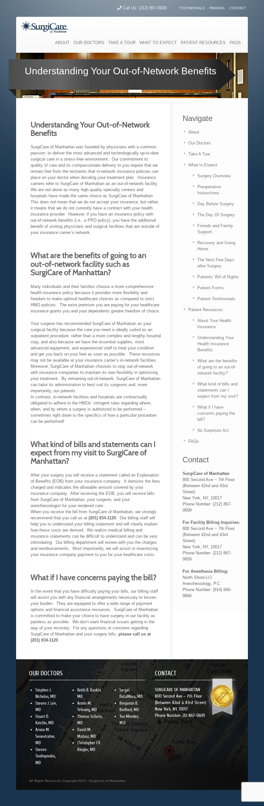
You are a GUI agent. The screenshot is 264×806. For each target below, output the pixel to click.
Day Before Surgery (215, 203)
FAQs (193, 441)
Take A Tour (199, 154)
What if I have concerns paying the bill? (216, 413)
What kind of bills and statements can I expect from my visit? (217, 390)
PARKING (217, 8)
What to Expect (202, 164)
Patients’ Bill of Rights (218, 276)
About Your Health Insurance (214, 323)
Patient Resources (205, 309)
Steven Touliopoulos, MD (45, 756)
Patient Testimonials (216, 298)
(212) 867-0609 (152, 7)
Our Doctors (199, 143)
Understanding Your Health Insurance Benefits (215, 343)
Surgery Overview (214, 175)
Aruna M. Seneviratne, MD (45, 736)
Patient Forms (210, 287)
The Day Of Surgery (216, 214)
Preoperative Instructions (209, 189)
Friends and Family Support (215, 228)
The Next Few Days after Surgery (215, 262)
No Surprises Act (213, 430)
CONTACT (237, 8)
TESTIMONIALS (192, 8)
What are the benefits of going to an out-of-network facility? (217, 366)
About (193, 132)
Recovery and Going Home (216, 245)
